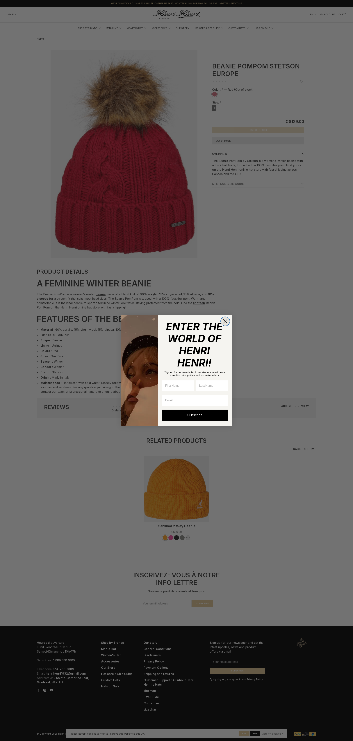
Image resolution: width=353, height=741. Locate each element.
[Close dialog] (225, 321)
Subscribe (194, 415)
